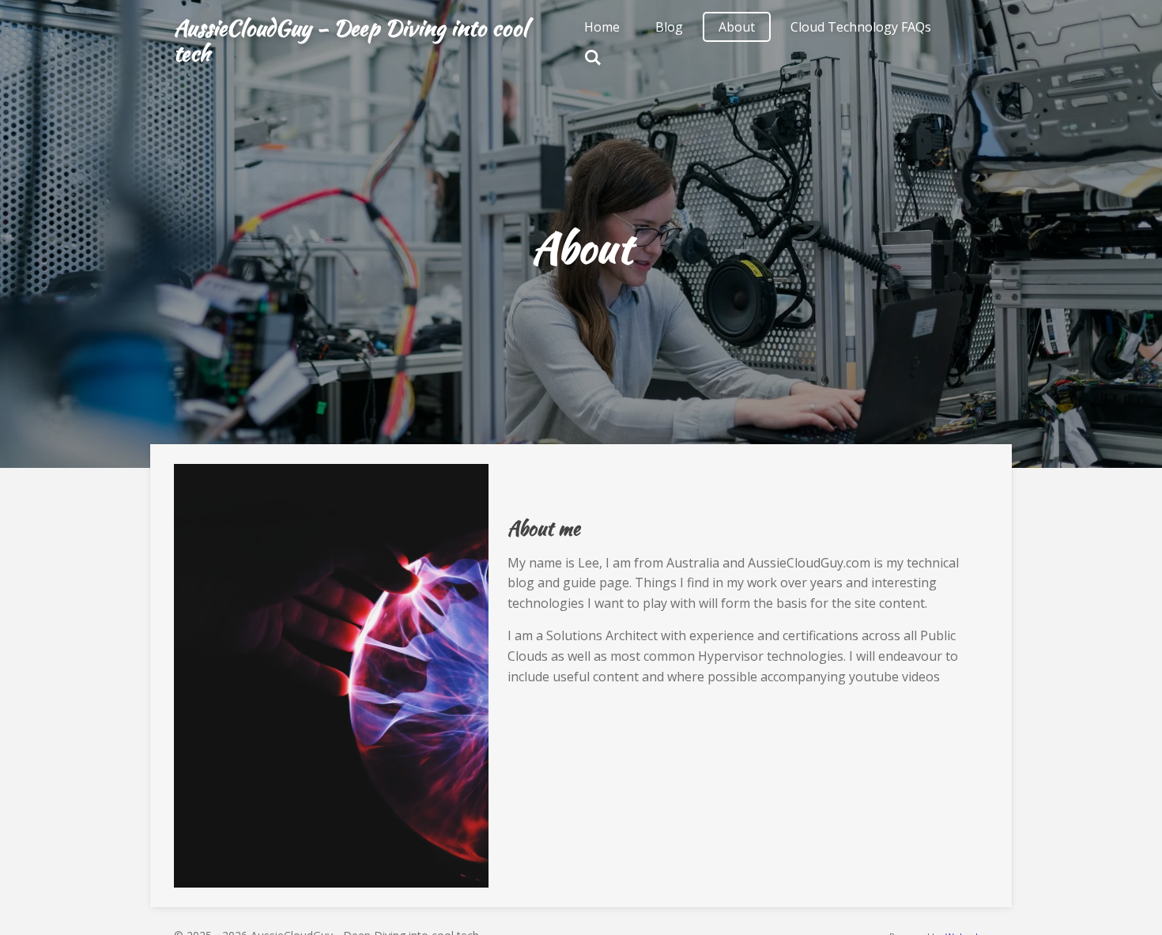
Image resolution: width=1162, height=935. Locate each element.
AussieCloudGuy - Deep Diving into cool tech (350, 40)
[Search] (592, 57)
